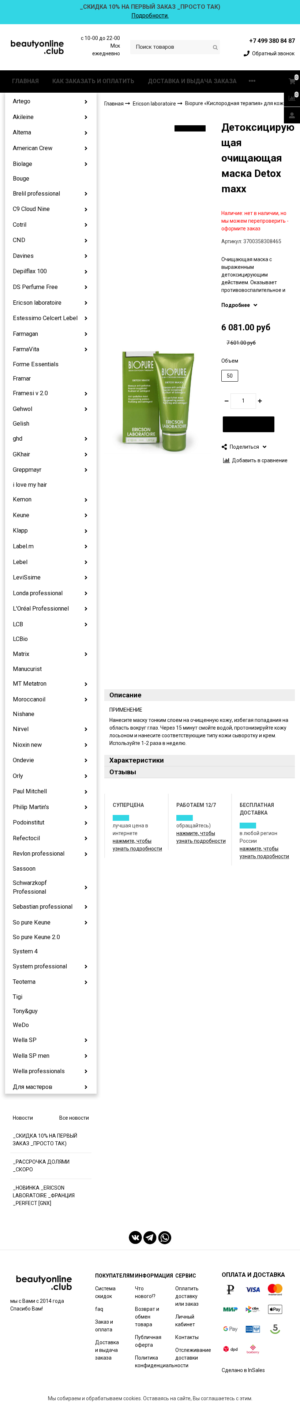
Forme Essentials (36, 364)
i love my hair (30, 484)
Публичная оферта (148, 1341)
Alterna (22, 132)
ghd (17, 438)
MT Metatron (29, 683)
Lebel (20, 562)
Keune (21, 515)
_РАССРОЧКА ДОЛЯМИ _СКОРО (41, 1165)
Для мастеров (32, 1086)
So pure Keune (31, 922)
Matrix (21, 653)
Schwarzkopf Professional (30, 887)
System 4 (25, 951)
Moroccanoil (29, 699)
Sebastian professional (42, 906)
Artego (21, 101)
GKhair (21, 454)
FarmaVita (26, 349)
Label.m (23, 546)
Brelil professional (36, 193)
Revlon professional (38, 853)
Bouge (21, 178)
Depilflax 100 (30, 271)
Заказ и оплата (104, 1325)
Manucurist (27, 669)
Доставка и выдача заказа (107, 1350)
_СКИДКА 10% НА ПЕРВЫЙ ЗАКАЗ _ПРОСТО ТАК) (45, 1139)
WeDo (21, 1025)
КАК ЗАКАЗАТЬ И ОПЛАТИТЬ (93, 81)
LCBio (20, 638)
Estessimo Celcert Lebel (45, 318)
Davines (23, 255)
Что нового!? (145, 1292)
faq (99, 1309)
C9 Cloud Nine (31, 208)
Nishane (23, 714)
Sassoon (24, 868)
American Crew (32, 148)
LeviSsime (27, 577)
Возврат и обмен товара (147, 1316)
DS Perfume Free (35, 286)
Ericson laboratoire (37, 302)
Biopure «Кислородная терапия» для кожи (235, 103)
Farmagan (25, 333)
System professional (40, 966)
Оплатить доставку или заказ (187, 1296)
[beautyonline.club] (37, 47)
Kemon (22, 499)
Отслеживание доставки (193, 1354)
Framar (22, 378)
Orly (18, 775)
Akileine (23, 117)
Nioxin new (27, 744)
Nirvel (21, 729)
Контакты (187, 1337)
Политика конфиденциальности (161, 1361)
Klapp (20, 530)
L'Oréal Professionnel (41, 608)
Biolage (22, 163)
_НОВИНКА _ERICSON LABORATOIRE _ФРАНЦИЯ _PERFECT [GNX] (44, 1195)
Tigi (17, 996)
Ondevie (23, 760)
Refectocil (26, 838)
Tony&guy (25, 1011)
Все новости (74, 1118)
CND (19, 240)
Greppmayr (27, 469)
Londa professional (38, 593)
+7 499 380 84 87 (272, 40)
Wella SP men (31, 1055)
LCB (18, 624)
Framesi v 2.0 (30, 393)
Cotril (19, 224)
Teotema (24, 981)
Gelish (21, 423)
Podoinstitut (28, 822)
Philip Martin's (31, 807)
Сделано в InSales (243, 1370)
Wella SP (25, 1040)
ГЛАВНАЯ (25, 81)
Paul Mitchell (30, 791)
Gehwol (22, 408)
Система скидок (105, 1292)
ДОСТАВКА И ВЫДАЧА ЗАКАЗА (192, 81)
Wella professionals (39, 1071)
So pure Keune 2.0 (36, 937)
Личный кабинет (185, 1320)
